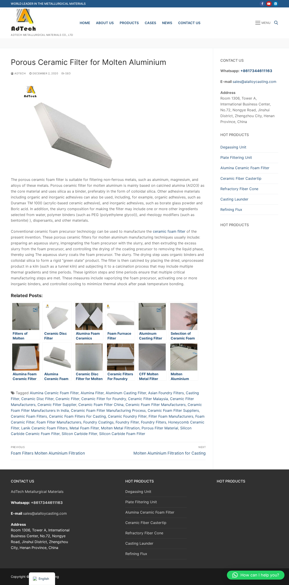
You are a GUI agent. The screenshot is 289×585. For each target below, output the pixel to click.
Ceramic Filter (67, 398)
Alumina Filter (92, 393)
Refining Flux (231, 209)
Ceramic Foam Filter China (101, 404)
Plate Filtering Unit (236, 157)
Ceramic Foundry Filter (127, 416)
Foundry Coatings (98, 422)
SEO (68, 73)
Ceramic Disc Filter (37, 398)
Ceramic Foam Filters (29, 416)
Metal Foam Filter (84, 428)
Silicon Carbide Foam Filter (122, 433)
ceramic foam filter (169, 231)
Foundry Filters (153, 422)
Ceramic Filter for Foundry (103, 398)
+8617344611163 (256, 70)
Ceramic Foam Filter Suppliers (173, 410)
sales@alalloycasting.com (254, 81)
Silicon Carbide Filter (79, 433)
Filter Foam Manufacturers (171, 416)
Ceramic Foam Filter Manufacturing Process (108, 410)
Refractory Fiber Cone (239, 189)
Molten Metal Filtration (120, 428)
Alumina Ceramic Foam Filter (54, 393)
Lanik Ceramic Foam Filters (44, 428)
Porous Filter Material (160, 428)
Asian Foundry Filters (166, 393)
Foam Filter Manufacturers (59, 422)
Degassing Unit (233, 147)
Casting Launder (234, 199)
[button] (255, 575)
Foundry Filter (127, 422)
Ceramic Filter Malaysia (148, 398)
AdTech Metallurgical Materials (37, 491)
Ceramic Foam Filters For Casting (77, 416)
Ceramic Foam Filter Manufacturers (156, 404)
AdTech (20, 73)
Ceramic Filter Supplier (56, 404)
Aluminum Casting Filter (126, 393)
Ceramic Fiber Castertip (240, 178)
